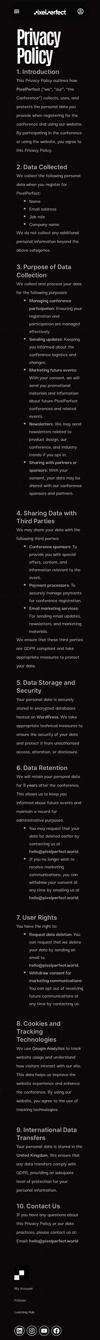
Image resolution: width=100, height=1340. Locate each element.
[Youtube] (44, 1331)
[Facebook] (56, 1331)
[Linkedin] (19, 1331)
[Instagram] (32, 1331)
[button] (16, 11)
